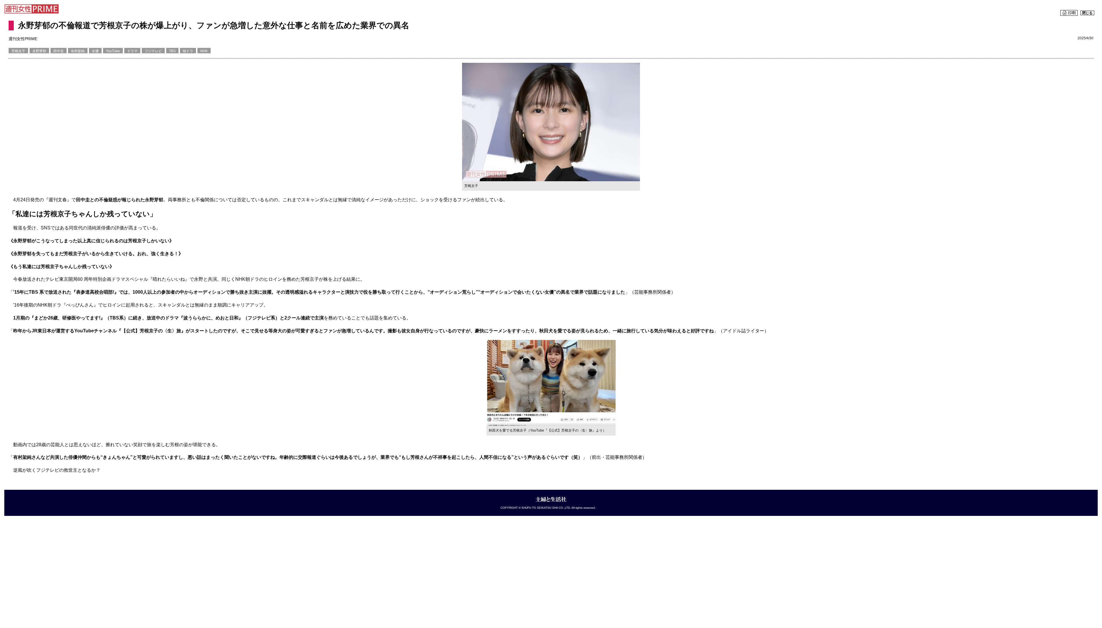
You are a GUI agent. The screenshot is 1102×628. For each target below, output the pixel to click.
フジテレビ (153, 51)
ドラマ (132, 51)
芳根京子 (18, 51)
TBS (172, 51)
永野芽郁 (39, 51)
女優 (95, 51)
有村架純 (78, 51)
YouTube (113, 51)
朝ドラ (188, 51)
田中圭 (58, 51)
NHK (204, 51)
